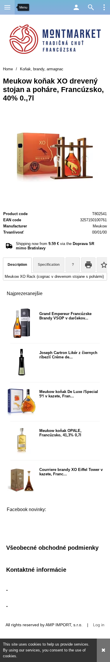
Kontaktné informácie (36, 569)
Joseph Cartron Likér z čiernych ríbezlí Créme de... (68, 354)
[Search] (91, 7)
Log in (98, 624)
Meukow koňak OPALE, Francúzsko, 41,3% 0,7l (60, 432)
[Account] (76, 7)
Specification (49, 265)
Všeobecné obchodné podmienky (52, 547)
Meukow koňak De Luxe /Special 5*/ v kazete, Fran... (68, 393)
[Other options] (104, 7)
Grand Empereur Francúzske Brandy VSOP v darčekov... (65, 316)
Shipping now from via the (55, 245)
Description (17, 265)
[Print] (88, 265)
